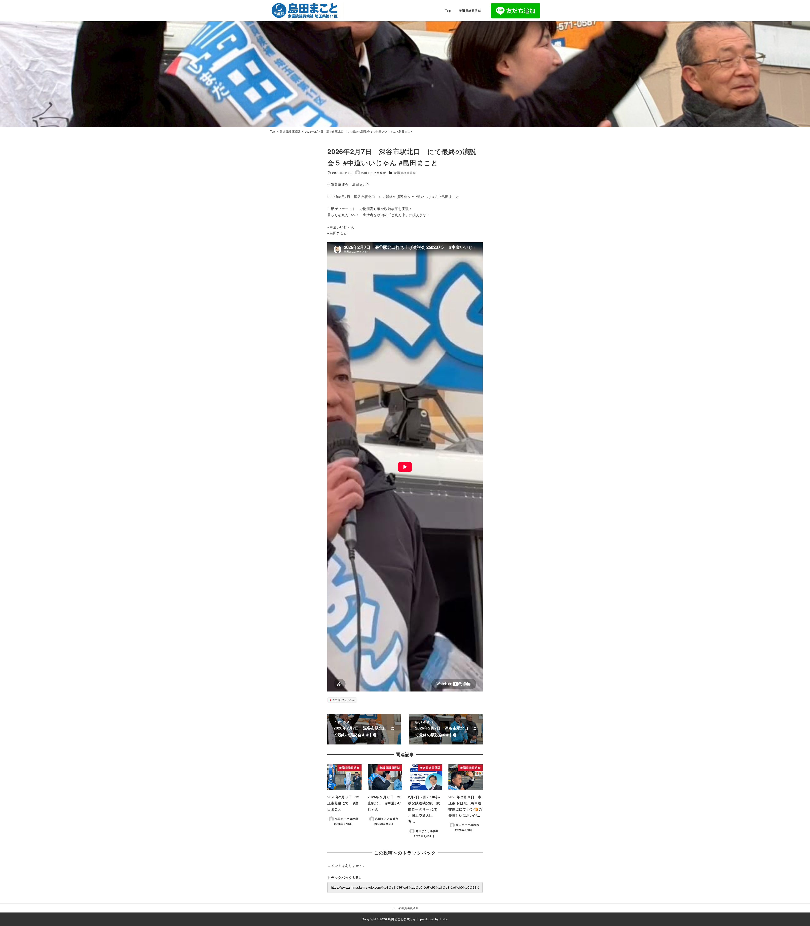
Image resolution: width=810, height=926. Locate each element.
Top (393, 908)
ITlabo (443, 919)
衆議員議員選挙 (405, 173)
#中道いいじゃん (343, 700)
